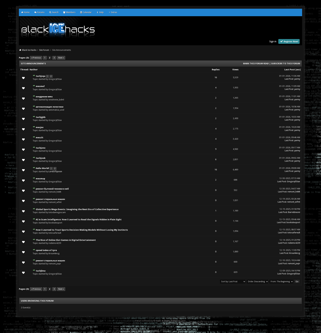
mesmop (40, 178)
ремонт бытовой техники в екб (52, 189)
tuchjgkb (40, 117)
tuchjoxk (40, 158)
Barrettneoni (294, 212)
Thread (24, 69)
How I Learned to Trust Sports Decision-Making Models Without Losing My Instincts (82, 230)
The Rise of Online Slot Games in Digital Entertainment (66, 240)
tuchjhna (40, 271)
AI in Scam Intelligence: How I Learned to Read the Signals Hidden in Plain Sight (79, 219)
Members (70, 12)
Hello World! (42, 168)
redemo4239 (294, 243)
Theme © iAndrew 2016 (175, 321)
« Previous (36, 58)
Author (34, 69)
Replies (216, 69)
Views (235, 69)
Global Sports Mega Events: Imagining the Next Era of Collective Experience (77, 209)
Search (55, 12)
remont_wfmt (293, 202)
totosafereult (294, 232)
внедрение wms (44, 96)
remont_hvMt (294, 191)
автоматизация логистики (49, 107)
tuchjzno (40, 148)
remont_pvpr (294, 263)
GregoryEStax (293, 181)
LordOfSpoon (55, 171)
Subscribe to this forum (285, 63)
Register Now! (290, 41)
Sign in (272, 41)
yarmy (297, 79)
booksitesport (293, 222)
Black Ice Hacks (29, 50)
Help (101, 12)
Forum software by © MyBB (148, 321)
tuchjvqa (40, 76)
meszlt (39, 137)
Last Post (289, 69)
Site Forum (44, 50)
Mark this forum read (256, 63)
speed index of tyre (46, 250)
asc (298, 69)
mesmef (40, 86)
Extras (114, 12)
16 (216, 77)
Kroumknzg (294, 253)
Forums (40, 12)
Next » (61, 58)
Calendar (87, 12)
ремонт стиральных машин (50, 199)
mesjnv (39, 127)
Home (26, 12)
